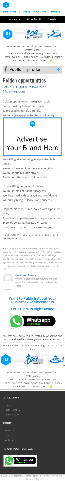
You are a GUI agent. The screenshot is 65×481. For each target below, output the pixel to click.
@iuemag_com (14, 91)
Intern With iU (12, 414)
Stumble (55, 11)
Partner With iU (12, 409)
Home (8, 404)
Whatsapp (39, 11)
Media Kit (9, 430)
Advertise (14, 19)
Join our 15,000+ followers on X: (26, 87)
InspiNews (9, 11)
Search (52, 19)
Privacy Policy (32, 479)
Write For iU (34, 19)
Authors (9, 440)
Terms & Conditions (52, 475)
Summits (24, 11)
